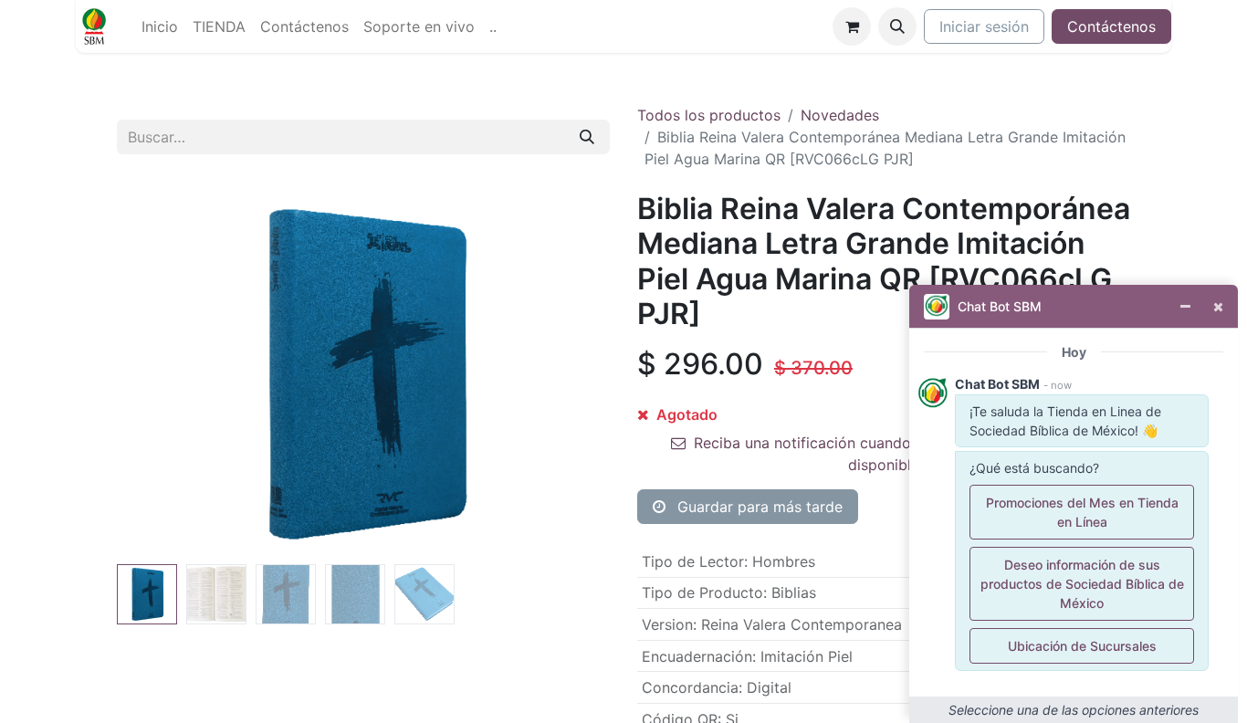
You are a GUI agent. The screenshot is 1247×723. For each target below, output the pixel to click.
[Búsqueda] (587, 137)
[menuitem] (159, 26)
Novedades (840, 115)
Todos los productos (709, 115)
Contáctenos (1111, 26)
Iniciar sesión (984, 26)
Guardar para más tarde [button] (758, 507)
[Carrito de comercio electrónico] (852, 26)
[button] (897, 26)
